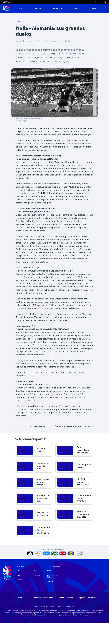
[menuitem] (23, 8)
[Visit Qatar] (79, 553)
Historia (19, 580)
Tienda (37, 575)
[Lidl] (70, 553)
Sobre (36, 571)
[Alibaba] (38, 553)
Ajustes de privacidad (87, 598)
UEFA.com (51, 571)
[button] (57, 8)
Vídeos (19, 571)
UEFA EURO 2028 (6, 8)
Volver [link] (20, 21)
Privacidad (21, 598)
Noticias (19, 575)
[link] (19, 8)
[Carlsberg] (54, 553)
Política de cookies (65, 598)
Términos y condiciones (43, 598)
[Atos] (46, 553)
